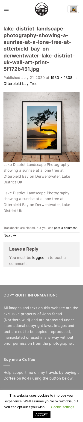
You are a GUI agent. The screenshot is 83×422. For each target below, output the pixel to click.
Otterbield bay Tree (20, 83)
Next (9, 235)
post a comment (65, 228)
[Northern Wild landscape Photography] (41, 9)
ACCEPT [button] (42, 414)
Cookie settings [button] (62, 407)
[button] (6, 9)
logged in (40, 257)
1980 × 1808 (61, 77)
